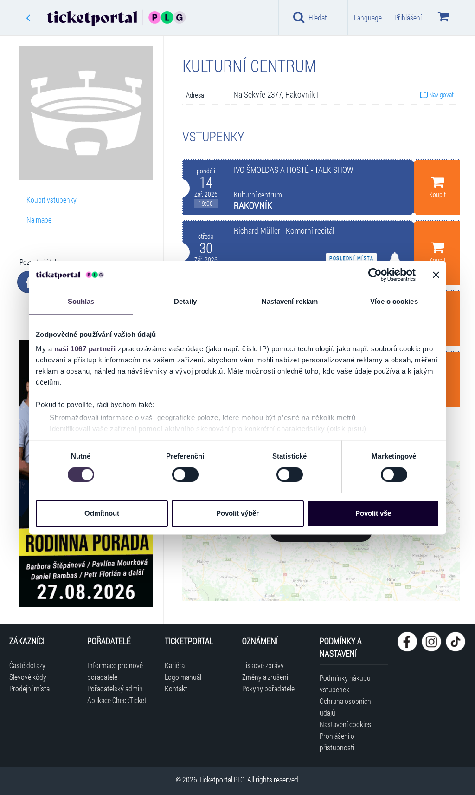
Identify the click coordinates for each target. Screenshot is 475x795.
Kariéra (175, 665)
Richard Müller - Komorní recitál (284, 230)
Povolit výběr (237, 513)
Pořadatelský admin (115, 688)
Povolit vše (373, 513)
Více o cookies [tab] (393, 301)
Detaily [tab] (185, 301)
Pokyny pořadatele (268, 688)
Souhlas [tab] (81, 301)
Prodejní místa (29, 688)
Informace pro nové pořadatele (115, 671)
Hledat (317, 17)
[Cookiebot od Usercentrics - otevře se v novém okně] (375, 275)
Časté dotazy (27, 665)
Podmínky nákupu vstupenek (345, 683)
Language (368, 17)
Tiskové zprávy (263, 665)
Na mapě (38, 219)
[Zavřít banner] (436, 274)
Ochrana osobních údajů (345, 706)
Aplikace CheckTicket (117, 700)
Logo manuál (183, 677)
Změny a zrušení (265, 677)
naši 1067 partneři (85, 349)
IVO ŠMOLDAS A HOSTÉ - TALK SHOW (293, 169)
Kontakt (176, 688)
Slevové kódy (27, 677)
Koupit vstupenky (51, 199)
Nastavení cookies (345, 724)
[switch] (185, 474)
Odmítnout (101, 513)
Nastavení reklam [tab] (290, 301)
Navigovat (441, 94)
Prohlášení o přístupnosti (337, 741)
